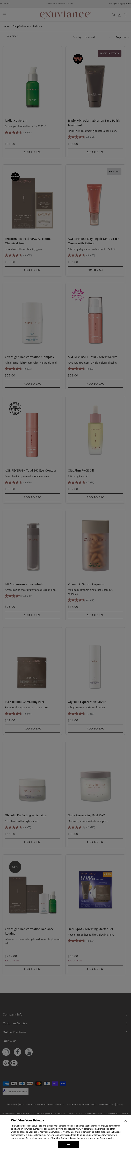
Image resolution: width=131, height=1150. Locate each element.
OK (68, 1145)
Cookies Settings (60, 1138)
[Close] (125, 1120)
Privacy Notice (107, 1138)
